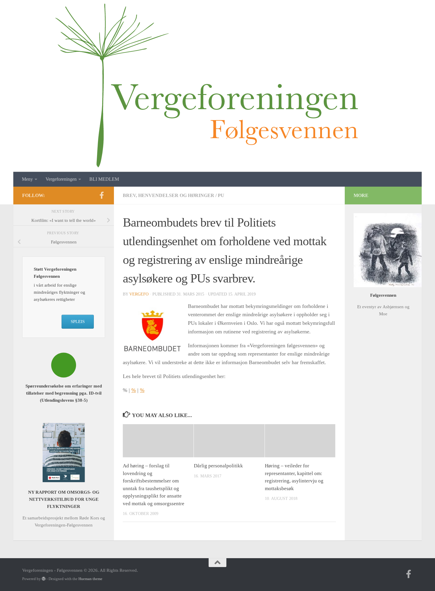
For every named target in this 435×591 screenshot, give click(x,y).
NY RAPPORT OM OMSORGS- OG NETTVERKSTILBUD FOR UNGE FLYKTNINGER (63, 499)
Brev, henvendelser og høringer (168, 195)
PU (221, 195)
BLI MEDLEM (104, 179)
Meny (27, 179)
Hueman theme (90, 579)
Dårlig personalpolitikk (218, 466)
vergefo (139, 294)
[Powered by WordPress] (44, 579)
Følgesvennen (383, 295)
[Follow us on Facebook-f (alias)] (101, 195)
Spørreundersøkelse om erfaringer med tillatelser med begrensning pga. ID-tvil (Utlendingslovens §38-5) (63, 393)
